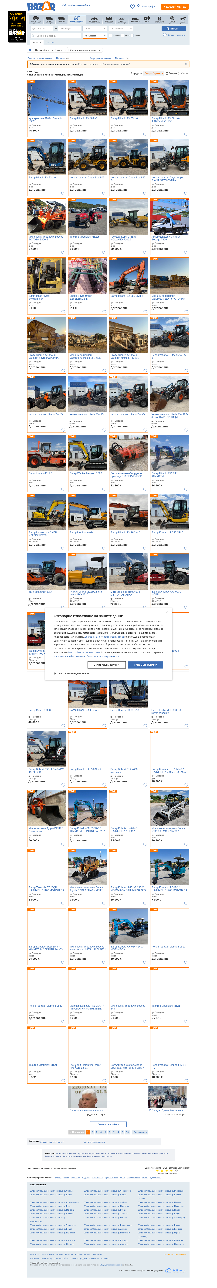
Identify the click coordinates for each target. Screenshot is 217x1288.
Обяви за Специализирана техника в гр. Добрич (105, 1202)
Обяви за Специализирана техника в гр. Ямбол (159, 1210)
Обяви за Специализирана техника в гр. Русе (50, 1206)
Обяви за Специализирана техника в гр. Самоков (106, 1244)
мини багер (75, 1178)
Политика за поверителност (102, 656)
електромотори (133, 1178)
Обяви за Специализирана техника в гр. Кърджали (160, 1191)
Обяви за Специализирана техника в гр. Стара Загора (54, 1202)
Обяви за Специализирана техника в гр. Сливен (105, 1195)
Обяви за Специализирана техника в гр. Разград (106, 1240)
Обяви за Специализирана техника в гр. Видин (159, 1214)
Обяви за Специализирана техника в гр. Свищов (51, 1214)
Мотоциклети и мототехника (118, 1153)
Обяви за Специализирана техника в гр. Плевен (159, 1202)
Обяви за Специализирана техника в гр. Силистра (52, 1240)
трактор (58, 1178)
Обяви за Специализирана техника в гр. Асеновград (161, 1217)
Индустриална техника (94, 1142)
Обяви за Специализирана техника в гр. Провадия (106, 1206)
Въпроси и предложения (175, 1254)
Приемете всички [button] (145, 664)
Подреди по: (136, 73)
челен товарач (97, 1178)
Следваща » (140, 1132)
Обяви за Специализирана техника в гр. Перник (105, 1217)
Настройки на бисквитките (69, 656)
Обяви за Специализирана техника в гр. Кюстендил (107, 1233)
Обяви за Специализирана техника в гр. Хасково (106, 1214)
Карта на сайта (61, 1258)
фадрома (86, 1178)
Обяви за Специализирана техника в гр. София (51, 1191)
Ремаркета (49, 1156)
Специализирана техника (83, 50)
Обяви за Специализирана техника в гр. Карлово (160, 1229)
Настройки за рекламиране (84, 652)
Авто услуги (107, 1156)
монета (145, 1178)
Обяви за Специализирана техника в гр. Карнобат (52, 1233)
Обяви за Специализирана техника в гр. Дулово (105, 1229)
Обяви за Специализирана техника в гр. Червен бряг (107, 1191)
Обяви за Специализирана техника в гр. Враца (51, 1229)
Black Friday (46, 1258)
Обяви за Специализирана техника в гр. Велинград (161, 1240)
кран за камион (111, 1178)
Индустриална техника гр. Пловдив (109, 58)
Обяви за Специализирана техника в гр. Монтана (52, 1210)
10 (127, 1132)
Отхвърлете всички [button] (106, 664)
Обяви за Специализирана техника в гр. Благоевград (108, 1225)
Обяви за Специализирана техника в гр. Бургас (105, 1210)
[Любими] (132, 6)
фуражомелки (155, 1178)
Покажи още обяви (108, 1124)
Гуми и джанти (93, 1156)
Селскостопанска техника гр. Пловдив (48, 58)
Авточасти (97, 1254)
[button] (72, 673)
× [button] (167, 612)
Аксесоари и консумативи (74, 1156)
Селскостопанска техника (51, 1142)
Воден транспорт (160, 1153)
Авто (60, 50)
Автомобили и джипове (65, 1153)
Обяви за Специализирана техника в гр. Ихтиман (52, 1244)
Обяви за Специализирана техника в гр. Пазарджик (161, 1206)
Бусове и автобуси (86, 1153)
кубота (66, 1178)
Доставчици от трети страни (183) (104, 636)
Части (58, 1156)
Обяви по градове (79, 1258)
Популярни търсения (98, 1258)
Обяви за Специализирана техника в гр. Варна (51, 1195)
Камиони (100, 1153)
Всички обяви (42, 50)
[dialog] (108, 644)
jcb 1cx (122, 1178)
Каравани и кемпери (141, 1153)
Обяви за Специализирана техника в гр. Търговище (53, 1225)
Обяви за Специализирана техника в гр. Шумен (159, 1225)
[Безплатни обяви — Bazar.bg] (41, 6)
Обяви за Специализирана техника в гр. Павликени (161, 1244)
